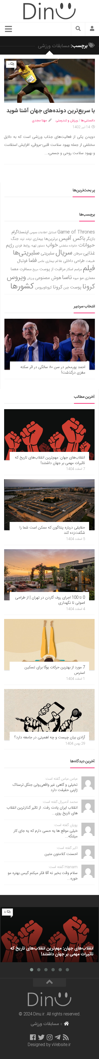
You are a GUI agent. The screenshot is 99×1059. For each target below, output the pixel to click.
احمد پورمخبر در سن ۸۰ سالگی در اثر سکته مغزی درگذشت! (52, 370)
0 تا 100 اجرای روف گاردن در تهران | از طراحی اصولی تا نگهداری (50, 600)
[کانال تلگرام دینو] (58, 1037)
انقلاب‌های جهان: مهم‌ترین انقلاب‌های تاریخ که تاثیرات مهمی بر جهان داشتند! (50, 460)
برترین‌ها (51, 239)
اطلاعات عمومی (38, 232)
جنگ (15, 239)
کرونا (57, 287)
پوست (75, 287)
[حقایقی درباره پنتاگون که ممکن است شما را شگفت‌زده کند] (49, 504)
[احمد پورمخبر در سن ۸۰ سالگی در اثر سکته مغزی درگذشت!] (49, 344)
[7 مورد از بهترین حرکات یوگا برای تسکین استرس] (49, 644)
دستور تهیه (38, 245)
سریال (64, 253)
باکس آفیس (72, 238)
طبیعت (90, 261)
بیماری (38, 239)
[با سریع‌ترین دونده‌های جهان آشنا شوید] (49, 81)
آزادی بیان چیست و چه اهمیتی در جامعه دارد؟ (49, 737)
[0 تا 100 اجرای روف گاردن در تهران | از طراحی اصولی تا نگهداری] (49, 574)
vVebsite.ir (61, 1045)
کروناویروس (43, 288)
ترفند (29, 239)
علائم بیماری (53, 261)
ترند (22, 239)
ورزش (30, 278)
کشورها (22, 286)
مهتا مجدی (39, 120)
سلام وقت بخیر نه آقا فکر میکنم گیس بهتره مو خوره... (43, 876)
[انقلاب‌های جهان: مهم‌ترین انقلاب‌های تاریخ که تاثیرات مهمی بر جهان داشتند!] (49, 434)
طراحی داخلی (74, 261)
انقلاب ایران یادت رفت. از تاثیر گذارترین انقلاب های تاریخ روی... (42, 811)
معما (14, 269)
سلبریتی (47, 253)
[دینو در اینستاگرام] (50, 1037)
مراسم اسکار (74, 269)
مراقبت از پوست (52, 269)
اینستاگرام (20, 232)
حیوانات (86, 245)
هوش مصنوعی (48, 278)
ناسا (67, 278)
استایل (52, 232)
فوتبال (22, 261)
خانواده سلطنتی (68, 245)
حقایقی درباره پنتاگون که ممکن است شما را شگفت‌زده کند (52, 530)
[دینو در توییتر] (41, 1037)
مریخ (35, 269)
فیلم (89, 268)
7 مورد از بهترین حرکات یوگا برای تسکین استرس (54, 670)
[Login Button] (92, 29)
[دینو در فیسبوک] (33, 1037)
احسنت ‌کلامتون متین (61, 854)
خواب (52, 245)
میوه (76, 278)
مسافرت (26, 269)
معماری (90, 278)
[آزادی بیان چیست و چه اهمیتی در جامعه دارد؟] (49, 714)
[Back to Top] (49, 982)
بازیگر (90, 238)
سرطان (77, 254)
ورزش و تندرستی (67, 120)
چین (66, 287)
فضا (33, 260)
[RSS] (66, 1037)
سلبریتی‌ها (26, 253)
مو (82, 278)
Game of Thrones (76, 232)
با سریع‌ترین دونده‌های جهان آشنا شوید (51, 110)
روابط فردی (22, 246)
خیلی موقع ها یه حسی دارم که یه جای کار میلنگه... (45, 834)
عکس (41, 261)
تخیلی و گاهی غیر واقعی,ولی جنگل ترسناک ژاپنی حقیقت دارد (45, 788)
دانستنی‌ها (88, 120)
